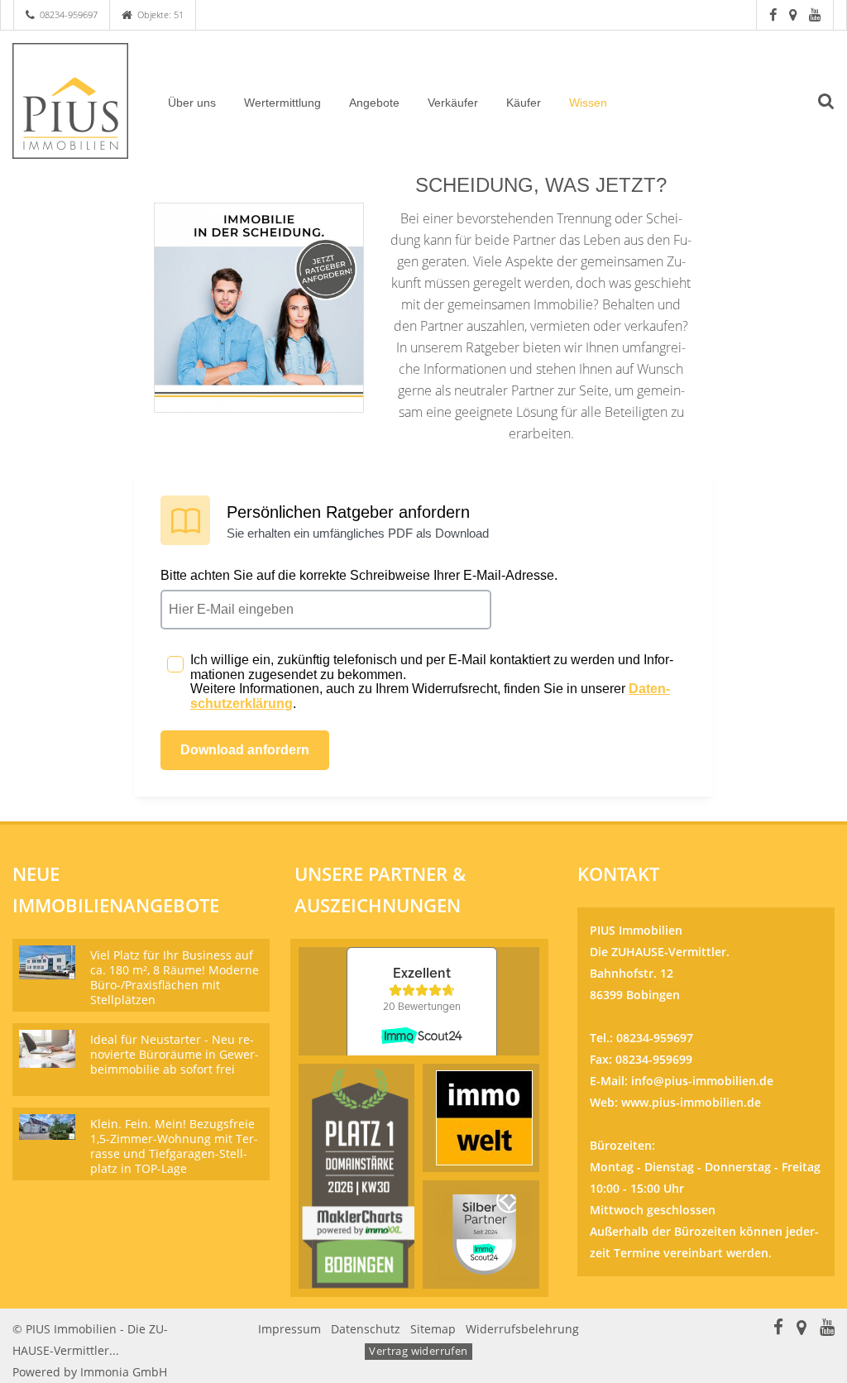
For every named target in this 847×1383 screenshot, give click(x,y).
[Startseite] (70, 101)
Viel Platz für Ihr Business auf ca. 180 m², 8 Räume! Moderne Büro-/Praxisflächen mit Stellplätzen (174, 977)
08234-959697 (69, 14)
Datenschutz (365, 1329)
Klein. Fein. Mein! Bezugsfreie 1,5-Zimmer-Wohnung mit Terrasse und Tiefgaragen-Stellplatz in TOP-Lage (174, 1146)
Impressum (289, 1329)
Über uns (192, 102)
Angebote (374, 102)
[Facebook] (773, 14)
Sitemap (433, 1329)
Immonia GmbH (123, 1372)
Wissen (588, 102)
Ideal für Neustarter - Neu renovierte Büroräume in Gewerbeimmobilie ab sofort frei (174, 1054)
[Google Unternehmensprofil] (793, 14)
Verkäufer (453, 102)
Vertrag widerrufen (418, 1350)
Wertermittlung (282, 102)
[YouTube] (815, 14)
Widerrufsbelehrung (522, 1329)
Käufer (523, 102)
